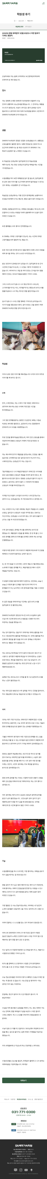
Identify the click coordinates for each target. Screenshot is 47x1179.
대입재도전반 (19, 27)
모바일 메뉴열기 (42, 3)
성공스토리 (21, 21)
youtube (26, 1169)
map (31, 1169)
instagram (21, 1169)
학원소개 (6, 1099)
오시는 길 (30, 1099)
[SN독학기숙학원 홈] (9, 3)
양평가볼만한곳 (38, 1099)
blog (15, 1169)
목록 (23, 1080)
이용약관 (12, 1099)
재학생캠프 (28, 27)
